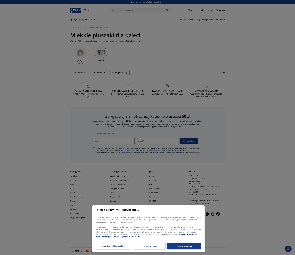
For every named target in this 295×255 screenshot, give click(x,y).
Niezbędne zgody (149, 246)
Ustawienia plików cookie (113, 246)
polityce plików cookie (131, 237)
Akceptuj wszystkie (184, 246)
